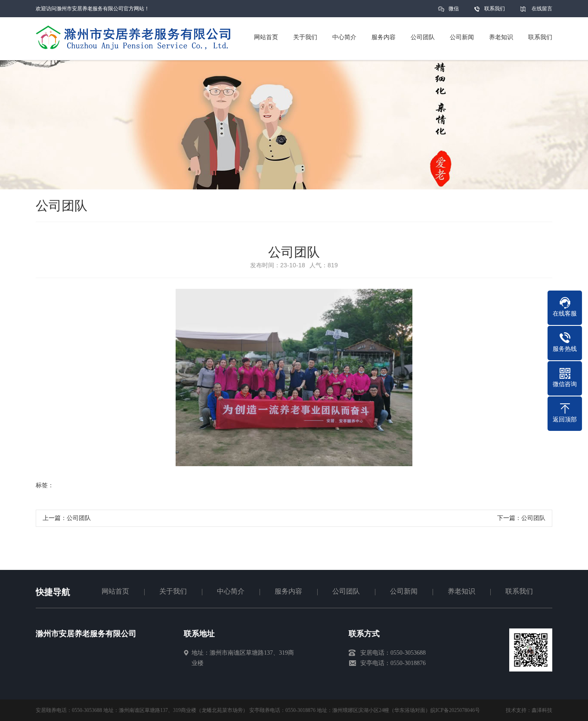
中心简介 (230, 591)
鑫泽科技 (542, 710)
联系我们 (494, 9)
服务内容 (288, 591)
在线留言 (542, 9)
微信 (454, 9)
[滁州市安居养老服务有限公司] (83, 671)
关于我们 (173, 591)
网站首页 (115, 591)
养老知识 (461, 591)
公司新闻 (404, 591)
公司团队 (79, 518)
